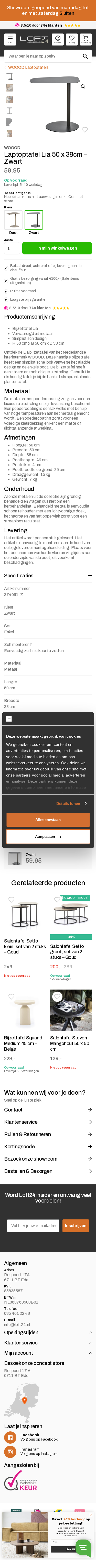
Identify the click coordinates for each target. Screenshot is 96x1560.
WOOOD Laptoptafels (28, 67)
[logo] (34, 39)
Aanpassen (45, 836)
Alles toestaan (48, 819)
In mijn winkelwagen (57, 248)
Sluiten (66, 13)
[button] (85, 130)
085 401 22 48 (17, 1313)
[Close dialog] (91, 1515)
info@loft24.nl (17, 1324)
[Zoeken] (85, 56)
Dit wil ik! (71, 1549)
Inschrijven (76, 1226)
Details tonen (68, 803)
